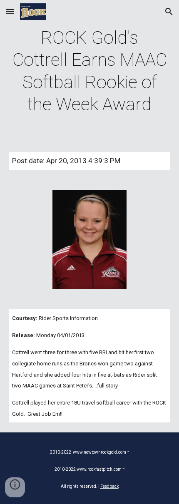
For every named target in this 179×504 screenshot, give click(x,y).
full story (107, 385)
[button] (10, 11)
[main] (90, 71)
